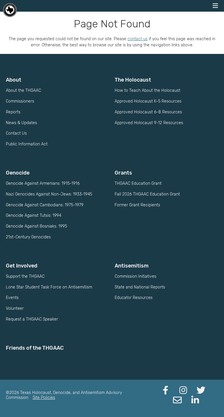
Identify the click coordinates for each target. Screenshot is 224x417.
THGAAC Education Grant (138, 183)
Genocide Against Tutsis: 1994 (33, 215)
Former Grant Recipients (137, 205)
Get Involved (21, 266)
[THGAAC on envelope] (177, 400)
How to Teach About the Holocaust (147, 90)
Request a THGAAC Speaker (32, 319)
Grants (123, 173)
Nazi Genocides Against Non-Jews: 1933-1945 (49, 194)
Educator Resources (134, 297)
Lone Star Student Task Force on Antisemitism (49, 287)
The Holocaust (133, 80)
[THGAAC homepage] (10, 10)
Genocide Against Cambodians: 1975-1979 (44, 205)
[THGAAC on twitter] (201, 390)
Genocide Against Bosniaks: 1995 (36, 226)
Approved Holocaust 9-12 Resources (149, 122)
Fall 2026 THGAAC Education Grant (147, 194)
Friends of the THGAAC (35, 348)
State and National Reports (140, 287)
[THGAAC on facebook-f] (165, 390)
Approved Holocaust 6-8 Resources (148, 112)
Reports (13, 112)
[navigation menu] (215, 6)
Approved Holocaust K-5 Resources (148, 101)
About (13, 80)
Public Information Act (27, 144)
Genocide (17, 173)
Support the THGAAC (25, 276)
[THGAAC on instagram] (183, 390)
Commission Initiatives (135, 276)
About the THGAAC (23, 90)
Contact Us (16, 133)
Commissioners (20, 101)
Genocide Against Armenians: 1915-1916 (43, 183)
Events (12, 297)
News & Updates (21, 122)
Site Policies (44, 397)
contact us (137, 38)
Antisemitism (131, 266)
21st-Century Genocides (28, 237)
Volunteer (15, 308)
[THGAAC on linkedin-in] (195, 400)
